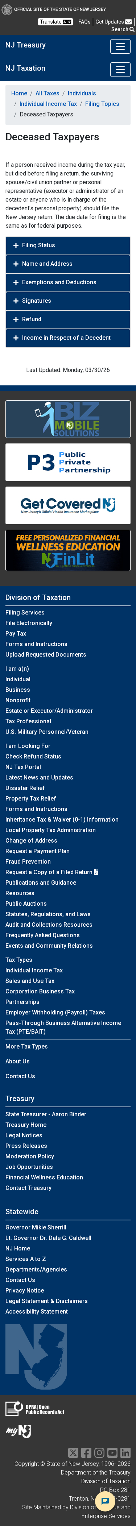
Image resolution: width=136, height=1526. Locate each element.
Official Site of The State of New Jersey (60, 9)
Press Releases (26, 1145)
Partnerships (22, 1001)
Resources (19, 893)
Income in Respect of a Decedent (66, 337)
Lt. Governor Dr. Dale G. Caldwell (48, 1238)
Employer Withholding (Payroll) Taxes (55, 1012)
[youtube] (112, 1455)
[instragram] (99, 1455)
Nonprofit (17, 700)
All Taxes (47, 93)
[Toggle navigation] (120, 46)
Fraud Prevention (28, 861)
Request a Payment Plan (37, 851)
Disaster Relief (25, 788)
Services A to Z (25, 1259)
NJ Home (17, 1248)
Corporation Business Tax (40, 991)
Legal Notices (23, 1135)
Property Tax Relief (30, 798)
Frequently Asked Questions (42, 935)
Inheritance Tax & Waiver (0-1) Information (62, 819)
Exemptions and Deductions (59, 282)
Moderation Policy (29, 1156)
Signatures (36, 300)
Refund (31, 319)
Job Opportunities (29, 1166)
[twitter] (73, 1455)
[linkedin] (125, 1455)
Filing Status (38, 245)
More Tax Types (26, 1046)
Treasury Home (25, 1124)
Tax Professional (28, 721)
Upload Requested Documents (45, 654)
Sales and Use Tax (29, 980)
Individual (17, 679)
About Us (17, 1061)
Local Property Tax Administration (50, 830)
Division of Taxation (38, 597)
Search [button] (120, 29)
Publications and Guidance (40, 882)
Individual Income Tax (48, 103)
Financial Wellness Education (44, 1177)
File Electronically (28, 623)
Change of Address (31, 840)
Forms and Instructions (36, 644)
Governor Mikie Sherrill (35, 1227)
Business (17, 689)
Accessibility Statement (36, 1311)
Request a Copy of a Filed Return (49, 872)
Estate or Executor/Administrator (49, 710)
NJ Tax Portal (23, 767)
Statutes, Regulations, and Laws (48, 914)
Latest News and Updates (39, 777)
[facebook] (86, 1455)
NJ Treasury (25, 45)
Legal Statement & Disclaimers (46, 1301)
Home (19, 93)
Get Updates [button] (110, 22)
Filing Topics (102, 103)
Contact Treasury (28, 1187)
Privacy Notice (24, 1290)
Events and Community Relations (49, 945)
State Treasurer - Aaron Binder (45, 1114)
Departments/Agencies (36, 1269)
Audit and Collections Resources (48, 924)
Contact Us (20, 1076)
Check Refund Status (33, 756)
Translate (51, 22)
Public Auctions (26, 903)
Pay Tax (15, 633)
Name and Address (47, 263)
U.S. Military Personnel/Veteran (46, 731)
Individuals (82, 93)
